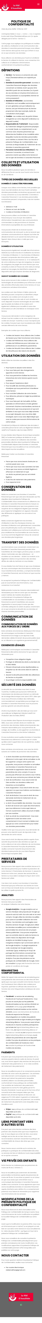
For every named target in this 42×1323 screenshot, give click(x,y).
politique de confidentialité (25, 1109)
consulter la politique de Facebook (20, 1045)
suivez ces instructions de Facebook (26, 1012)
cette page (18, 1007)
